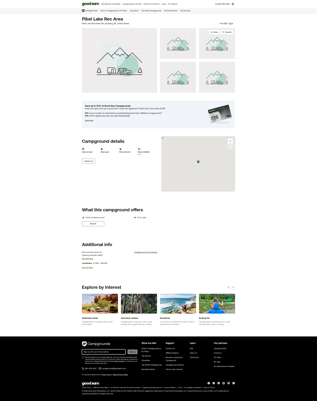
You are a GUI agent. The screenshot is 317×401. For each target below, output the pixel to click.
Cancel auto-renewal (174, 369)
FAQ (191, 348)
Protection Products (151, 4)
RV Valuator (173, 4)
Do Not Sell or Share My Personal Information (125, 387)
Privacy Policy (106, 375)
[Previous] (229, 287)
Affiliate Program (172, 353)
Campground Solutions (175, 365)
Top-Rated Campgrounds (151, 11)
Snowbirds (134, 11)
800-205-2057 (91, 368)
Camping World (220, 348)
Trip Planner (146, 356)
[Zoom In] (230, 141)
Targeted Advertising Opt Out (152, 387)
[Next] (233, 287)
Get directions (87, 259)
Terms (180, 387)
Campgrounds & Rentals (132, 4)
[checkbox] (83, 357)
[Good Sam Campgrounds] (96, 343)
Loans (163, 4)
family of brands (119, 361)
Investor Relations (170, 387)
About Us (193, 353)
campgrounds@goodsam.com (114, 368)
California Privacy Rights (120, 375)
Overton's (218, 353)
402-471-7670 (87, 268)
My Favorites (185, 11)
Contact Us (170, 348)
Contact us (88, 161)
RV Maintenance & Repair (224, 366)
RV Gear (217, 362)
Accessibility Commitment (192, 387)
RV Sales (217, 357)
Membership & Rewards (110, 4)
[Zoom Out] (230, 146)
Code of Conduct (209, 387)
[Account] (233, 4)
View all (93, 224)
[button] (89, 120)
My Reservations (170, 11)
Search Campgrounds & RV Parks (113, 11)
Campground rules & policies (145, 252)
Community (194, 357)
